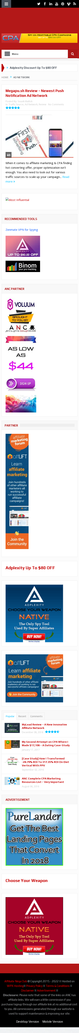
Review (42, 104)
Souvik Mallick (25, 101)
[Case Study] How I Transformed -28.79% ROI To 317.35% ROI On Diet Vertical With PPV (45, 762)
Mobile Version (52, 1021)
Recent (22, 716)
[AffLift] (17, 491)
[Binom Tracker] (23, 266)
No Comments (56, 104)
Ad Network (31, 104)
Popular (10, 716)
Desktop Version (27, 1021)
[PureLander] (34, 836)
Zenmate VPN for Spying (22, 229)
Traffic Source (16, 104)
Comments (36, 716)
